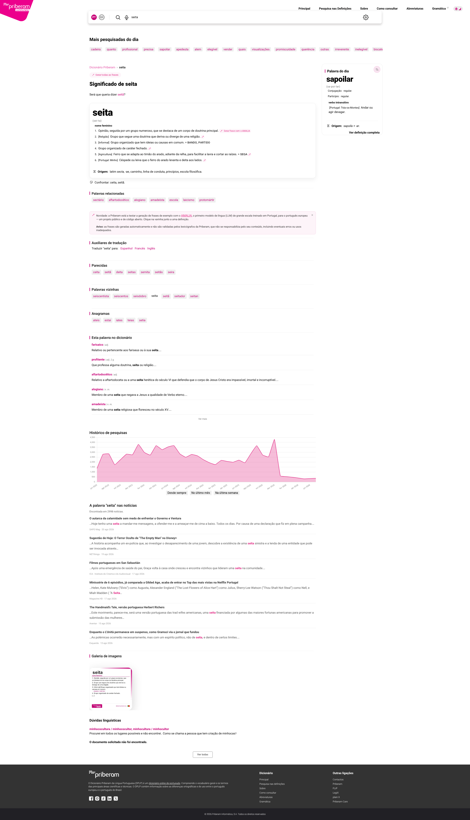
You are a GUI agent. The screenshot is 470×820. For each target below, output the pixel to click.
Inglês (151, 248)
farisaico (97, 344)
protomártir (206, 200)
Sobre (364, 8)
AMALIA (186, 215)
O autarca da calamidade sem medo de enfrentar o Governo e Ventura (135, 518)
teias (131, 320)
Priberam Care (340, 801)
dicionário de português (164, 783)
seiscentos (121, 296)
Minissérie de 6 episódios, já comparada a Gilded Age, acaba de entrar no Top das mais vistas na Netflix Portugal (163, 582)
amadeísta (157, 200)
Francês (140, 248)
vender (228, 49)
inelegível (361, 49)
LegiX (336, 793)
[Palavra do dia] (377, 69)
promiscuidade (285, 49)
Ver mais (202, 419)
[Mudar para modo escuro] (458, 8)
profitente (98, 359)
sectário (98, 200)
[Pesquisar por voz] (126, 17)
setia (142, 320)
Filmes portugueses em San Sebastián (114, 563)
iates (119, 320)
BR (101, 17)
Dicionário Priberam (102, 67)
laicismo (188, 200)
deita (119, 272)
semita (145, 272)
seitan (194, 296)
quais (242, 49)
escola (173, 200)
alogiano (139, 200)
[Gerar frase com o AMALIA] (203, 137)
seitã (121, 94)
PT (94, 17)
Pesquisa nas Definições (335, 8)
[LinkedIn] (109, 800)
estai (108, 320)
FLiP (335, 788)
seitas (132, 272)
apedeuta (182, 49)
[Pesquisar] (118, 17)
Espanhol (126, 248)
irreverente (342, 49)
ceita (96, 272)
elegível (212, 49)
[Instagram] (97, 800)
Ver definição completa (364, 132)
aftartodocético (119, 200)
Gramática (439, 8)
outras (325, 49)
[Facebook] (91, 800)
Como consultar (387, 8)
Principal (304, 8)
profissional (130, 49)
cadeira (96, 49)
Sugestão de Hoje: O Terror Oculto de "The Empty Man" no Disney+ (133, 538)
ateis (96, 320)
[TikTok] (103, 800)
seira (171, 272)
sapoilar (165, 49)
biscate (378, 49)
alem (198, 49)
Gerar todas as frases (106, 74)
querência (307, 49)
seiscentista (101, 296)
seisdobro (139, 296)
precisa (148, 49)
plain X (336, 797)
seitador (179, 296)
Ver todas (202, 754)
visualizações (261, 49)
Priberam (337, 784)
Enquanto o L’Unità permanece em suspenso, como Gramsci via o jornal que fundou (144, 632)
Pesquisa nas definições (272, 784)
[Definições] (366, 17)
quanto (111, 49)
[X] (115, 800)
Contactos (338, 779)
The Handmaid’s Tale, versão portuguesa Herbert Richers (126, 607)
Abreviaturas (414, 8)
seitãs (159, 272)
